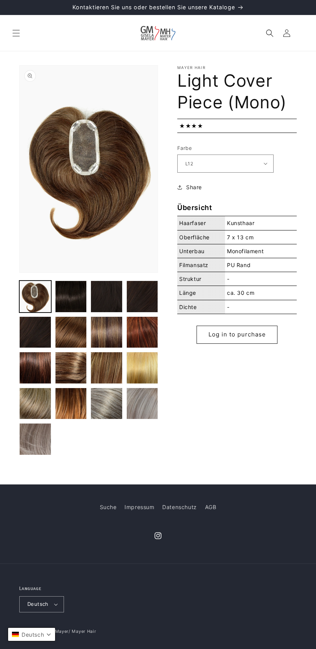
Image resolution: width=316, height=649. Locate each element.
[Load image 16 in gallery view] (142, 404)
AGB (211, 507)
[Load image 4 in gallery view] (142, 297)
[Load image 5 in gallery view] (35, 332)
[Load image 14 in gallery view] (71, 404)
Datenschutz (179, 507)
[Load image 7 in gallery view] (107, 332)
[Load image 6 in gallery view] (71, 332)
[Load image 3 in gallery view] (107, 297)
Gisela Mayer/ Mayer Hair (68, 631)
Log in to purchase (237, 334)
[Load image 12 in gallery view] (142, 368)
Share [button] (194, 187)
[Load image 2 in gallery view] (71, 297)
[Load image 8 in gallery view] (142, 332)
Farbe (184, 148)
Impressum (139, 507)
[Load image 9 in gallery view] (35, 368)
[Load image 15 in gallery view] (107, 404)
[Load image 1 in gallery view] (35, 297)
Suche (108, 507)
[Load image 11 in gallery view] (107, 368)
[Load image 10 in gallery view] (71, 368)
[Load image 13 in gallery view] (35, 404)
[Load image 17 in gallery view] (35, 439)
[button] (16, 33)
